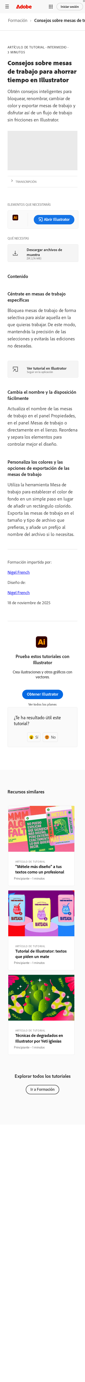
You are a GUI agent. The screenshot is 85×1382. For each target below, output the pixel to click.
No (53, 737)
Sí (36, 737)
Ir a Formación (42, 1089)
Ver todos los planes (42, 704)
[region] (41, 846)
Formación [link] (17, 20)
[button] (51, 6)
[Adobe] (24, 6)
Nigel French (19, 572)
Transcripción (26, 182)
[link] (18, 21)
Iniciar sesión (70, 6)
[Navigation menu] (7, 6)
